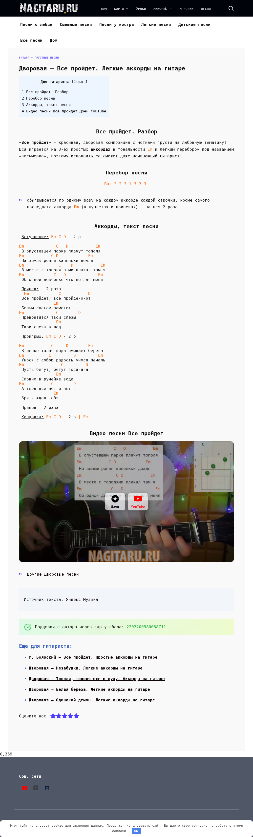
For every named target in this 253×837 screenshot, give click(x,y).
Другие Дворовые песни (53, 574)
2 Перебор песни (38, 98)
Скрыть (79, 82)
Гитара (24, 57)
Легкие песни (156, 24)
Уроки (141, 9)
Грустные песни (47, 57)
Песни (206, 9)
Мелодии (186, 9)
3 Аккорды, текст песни (46, 105)
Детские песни (194, 24)
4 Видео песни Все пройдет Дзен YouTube (64, 111)
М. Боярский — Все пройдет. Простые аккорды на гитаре (93, 657)
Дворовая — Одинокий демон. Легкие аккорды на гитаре (92, 700)
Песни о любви (36, 24)
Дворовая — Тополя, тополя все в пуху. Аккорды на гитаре (97, 678)
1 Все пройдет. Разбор (45, 92)
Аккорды (160, 9)
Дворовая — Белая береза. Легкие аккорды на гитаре (89, 689)
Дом (104, 9)
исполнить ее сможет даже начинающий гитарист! (126, 156)
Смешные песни (76, 24)
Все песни (31, 40)
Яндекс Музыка (82, 599)
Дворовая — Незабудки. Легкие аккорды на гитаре (86, 668)
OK (136, 831)
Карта (119, 9)
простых (90, 149)
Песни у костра (116, 24)
